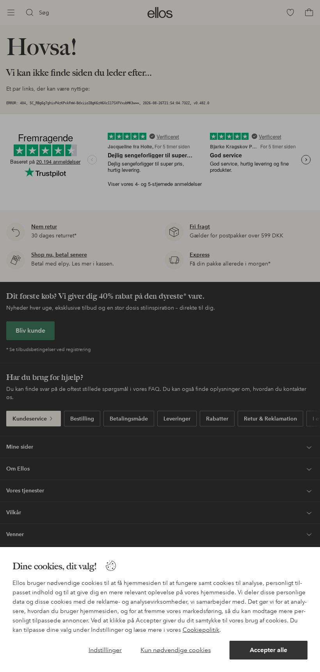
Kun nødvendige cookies (175, 650)
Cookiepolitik (201, 629)
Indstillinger (105, 650)
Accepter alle (268, 650)
